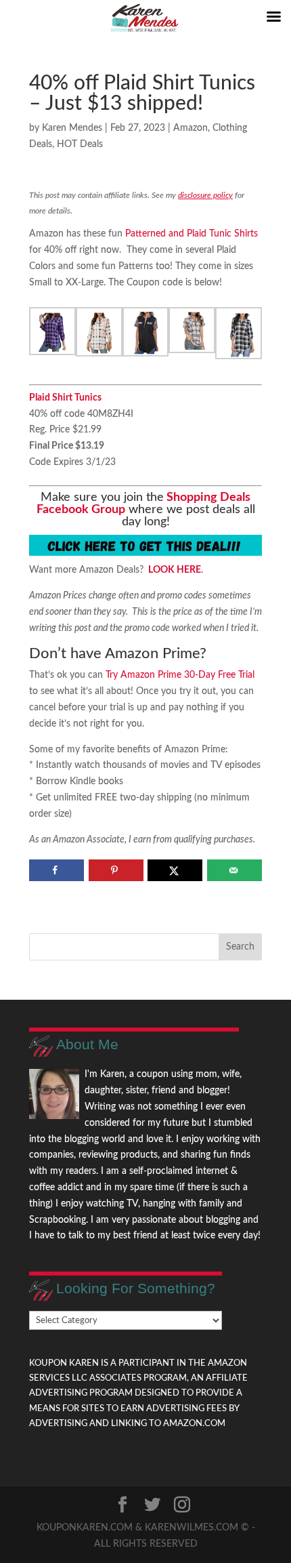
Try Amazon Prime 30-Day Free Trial (180, 675)
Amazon (190, 128)
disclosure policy (205, 195)
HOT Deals (80, 144)
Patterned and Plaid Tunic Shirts (190, 234)
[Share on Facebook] (56, 870)
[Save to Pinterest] (116, 870)
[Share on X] (175, 870)
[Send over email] (234, 870)
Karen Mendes (72, 128)
